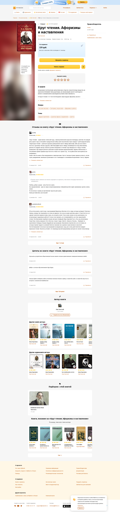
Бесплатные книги (41, 12)
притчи (72, 117)
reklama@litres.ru (54, 506)
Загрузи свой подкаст (87, 12)
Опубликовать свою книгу (94, 37)
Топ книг (62, 12)
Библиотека (80, 7)
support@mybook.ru (42, 506)
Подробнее (80, 505)
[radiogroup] (61, 80)
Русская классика (43, 108)
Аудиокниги (27, 12)
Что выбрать (66, 7)
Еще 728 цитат (60, 291)
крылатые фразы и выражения (59, 117)
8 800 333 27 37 (30, 506)
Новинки (53, 12)
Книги (17, 12)
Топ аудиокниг (73, 12)
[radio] (55, 80)
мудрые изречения (44, 117)
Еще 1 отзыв (60, 243)
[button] (89, 335)
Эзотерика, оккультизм (56, 108)
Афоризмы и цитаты (70, 108)
